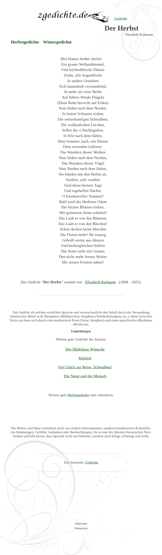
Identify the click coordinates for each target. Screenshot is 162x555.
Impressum (81, 523)
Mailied (85, 358)
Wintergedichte (57, 42)
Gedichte (91, 462)
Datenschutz (81, 528)
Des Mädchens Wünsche (85, 349)
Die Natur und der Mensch (85, 376)
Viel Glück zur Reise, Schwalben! (85, 367)
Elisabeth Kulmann (100, 282)
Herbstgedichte (25, 42)
